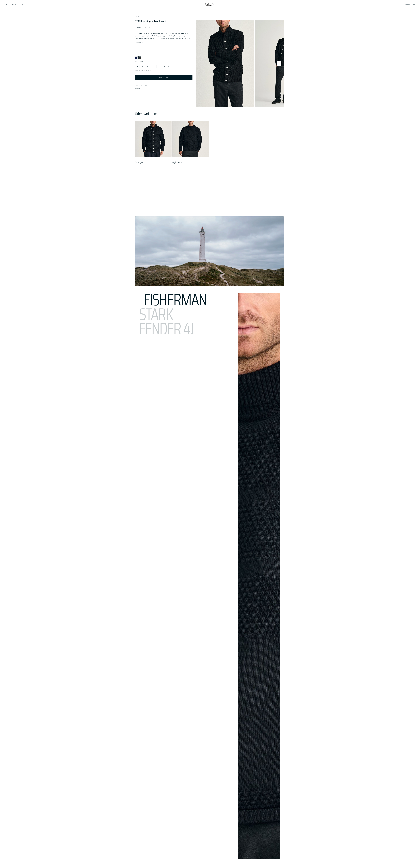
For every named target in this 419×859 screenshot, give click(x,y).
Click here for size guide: (143, 70)
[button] (23, 4)
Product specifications (141, 86)
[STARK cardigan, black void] (140, 58)
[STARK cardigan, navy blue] (136, 58)
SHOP (5, 5)
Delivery (137, 88)
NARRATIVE (14, 5)
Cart (413, 4)
